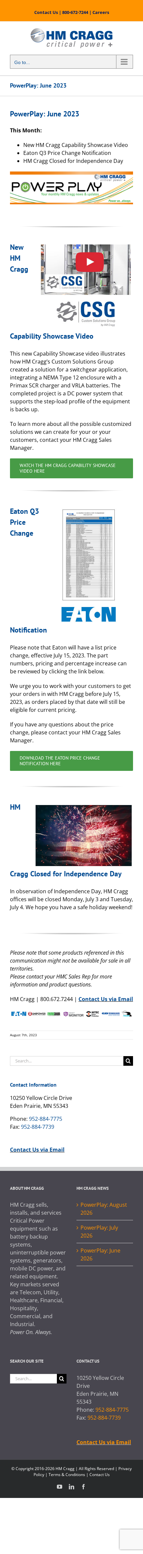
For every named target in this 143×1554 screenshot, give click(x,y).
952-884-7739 (37, 1126)
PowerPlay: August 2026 (103, 1208)
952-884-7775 (45, 1118)
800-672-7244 (75, 12)
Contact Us (46, 12)
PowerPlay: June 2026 (100, 1254)
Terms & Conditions (67, 1474)
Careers (100, 12)
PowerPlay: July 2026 (99, 1231)
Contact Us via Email (105, 999)
